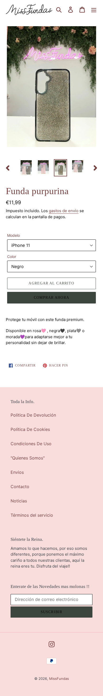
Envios (17, 472)
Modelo (13, 235)
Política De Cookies (30, 429)
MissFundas (59, 678)
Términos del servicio (32, 515)
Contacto (20, 486)
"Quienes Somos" (28, 458)
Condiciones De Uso (31, 443)
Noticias (19, 500)
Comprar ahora (51, 298)
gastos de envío (63, 210)
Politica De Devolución (33, 415)
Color (11, 256)
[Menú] (94, 9)
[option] (26, 167)
